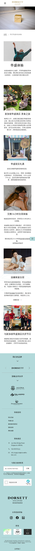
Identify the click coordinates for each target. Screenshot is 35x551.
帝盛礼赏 (10, 420)
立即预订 (17, 549)
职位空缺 (10, 417)
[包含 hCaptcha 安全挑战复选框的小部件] (17, 482)
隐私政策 (11, 427)
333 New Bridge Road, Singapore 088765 (18, 444)
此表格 (12, 293)
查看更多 (16, 300)
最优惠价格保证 (13, 424)
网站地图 (11, 430)
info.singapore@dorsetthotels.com (19, 454)
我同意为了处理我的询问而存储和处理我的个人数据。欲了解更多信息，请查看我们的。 (18, 473)
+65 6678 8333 (15, 449)
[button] (29, 368)
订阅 (27, 468)
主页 (5, 34)
